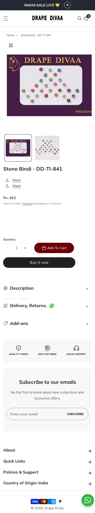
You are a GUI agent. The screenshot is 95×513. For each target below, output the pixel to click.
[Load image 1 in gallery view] (18, 148)
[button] (47, 323)
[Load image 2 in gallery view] (47, 148)
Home (10, 35)
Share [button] (16, 186)
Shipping (28, 203)
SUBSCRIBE (75, 414)
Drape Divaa (53, 508)
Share (16, 180)
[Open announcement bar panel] (67, 5)
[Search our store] (80, 18)
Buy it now (39, 262)
